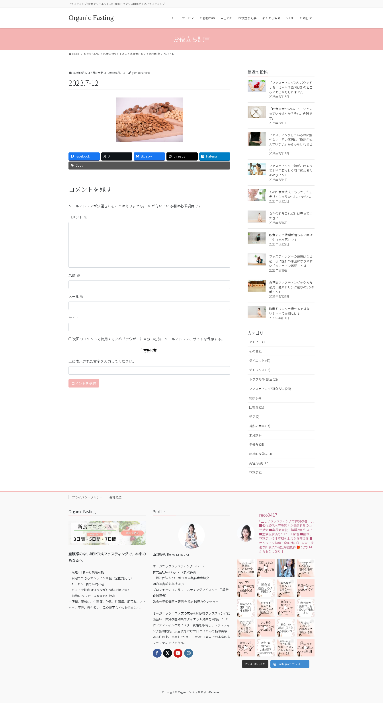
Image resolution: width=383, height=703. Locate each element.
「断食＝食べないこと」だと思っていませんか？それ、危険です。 (291, 113)
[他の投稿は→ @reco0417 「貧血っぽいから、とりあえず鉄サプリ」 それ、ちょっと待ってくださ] (306, 608)
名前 (74, 275)
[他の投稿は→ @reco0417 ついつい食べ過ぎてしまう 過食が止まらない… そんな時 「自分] (246, 588)
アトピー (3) (257, 342)
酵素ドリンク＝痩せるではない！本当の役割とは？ (289, 310)
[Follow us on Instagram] (188, 653)
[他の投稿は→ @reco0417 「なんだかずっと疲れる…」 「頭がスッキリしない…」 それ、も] (286, 568)
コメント (77, 217)
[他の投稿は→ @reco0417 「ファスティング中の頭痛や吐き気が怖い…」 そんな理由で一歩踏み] (286, 628)
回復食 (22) (256, 407)
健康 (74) (255, 398)
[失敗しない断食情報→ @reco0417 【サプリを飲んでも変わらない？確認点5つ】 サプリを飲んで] (266, 608)
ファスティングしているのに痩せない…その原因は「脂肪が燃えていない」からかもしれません (291, 142)
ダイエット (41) (259, 360)
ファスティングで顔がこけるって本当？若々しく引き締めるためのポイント (291, 170)
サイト (73, 317)
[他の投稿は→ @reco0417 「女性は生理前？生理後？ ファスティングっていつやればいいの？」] (246, 608)
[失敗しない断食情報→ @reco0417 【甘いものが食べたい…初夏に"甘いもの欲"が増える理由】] (246, 568)
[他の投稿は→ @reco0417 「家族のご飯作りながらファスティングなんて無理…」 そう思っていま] (266, 647)
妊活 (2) (254, 416)
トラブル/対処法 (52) (263, 379)
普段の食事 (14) (259, 426)
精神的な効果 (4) (260, 454)
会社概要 (115, 497)
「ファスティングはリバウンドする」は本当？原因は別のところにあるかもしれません (291, 87)
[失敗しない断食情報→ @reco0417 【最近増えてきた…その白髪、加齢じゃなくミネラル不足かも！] (286, 647)
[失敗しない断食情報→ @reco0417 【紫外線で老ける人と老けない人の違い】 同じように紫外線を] (286, 588)
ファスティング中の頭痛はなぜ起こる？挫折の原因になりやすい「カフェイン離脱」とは (291, 261)
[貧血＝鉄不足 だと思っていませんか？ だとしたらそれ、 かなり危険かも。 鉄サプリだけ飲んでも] (286, 608)
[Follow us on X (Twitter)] (167, 653)
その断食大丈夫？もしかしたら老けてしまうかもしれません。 (291, 194)
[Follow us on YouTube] (178, 653)
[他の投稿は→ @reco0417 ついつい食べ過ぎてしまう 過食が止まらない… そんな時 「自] (266, 568)
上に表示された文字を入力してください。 (102, 361)
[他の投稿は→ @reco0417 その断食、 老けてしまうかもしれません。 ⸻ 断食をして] (306, 647)
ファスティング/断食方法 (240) (270, 388)
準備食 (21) (256, 444)
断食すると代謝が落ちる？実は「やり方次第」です (291, 237)
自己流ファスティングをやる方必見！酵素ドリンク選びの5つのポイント (291, 287)
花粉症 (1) (255, 472)
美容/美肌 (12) (258, 463)
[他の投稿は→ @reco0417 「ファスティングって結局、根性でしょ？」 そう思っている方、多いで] (266, 588)
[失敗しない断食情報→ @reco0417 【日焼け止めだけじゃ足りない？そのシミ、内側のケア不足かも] (306, 628)
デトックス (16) (259, 370)
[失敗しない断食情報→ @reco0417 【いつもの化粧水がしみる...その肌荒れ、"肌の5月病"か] (306, 568)
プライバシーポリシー (87, 497)
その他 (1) (255, 351)
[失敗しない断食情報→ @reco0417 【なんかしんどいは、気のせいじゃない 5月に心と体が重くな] (246, 628)
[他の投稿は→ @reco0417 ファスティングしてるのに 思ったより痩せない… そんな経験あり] (246, 647)
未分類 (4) (255, 435)
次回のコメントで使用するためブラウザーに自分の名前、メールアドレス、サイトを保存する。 (148, 338)
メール (76, 296)
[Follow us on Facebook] (157, 653)
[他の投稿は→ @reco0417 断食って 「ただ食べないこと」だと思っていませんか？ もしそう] (306, 588)
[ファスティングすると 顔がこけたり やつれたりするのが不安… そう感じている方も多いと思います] (266, 628)
